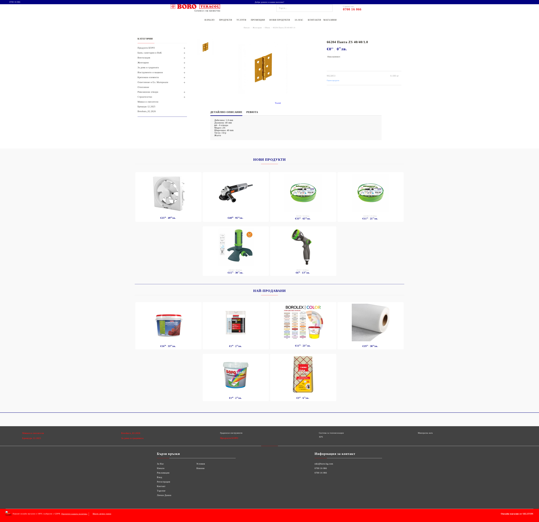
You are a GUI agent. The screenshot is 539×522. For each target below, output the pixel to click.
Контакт (161, 486)
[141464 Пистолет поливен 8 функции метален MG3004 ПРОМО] (303, 247)
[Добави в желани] (198, 175)
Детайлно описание (226, 112)
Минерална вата (425, 433)
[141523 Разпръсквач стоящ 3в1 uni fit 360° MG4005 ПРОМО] (236, 247)
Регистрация (163, 482)
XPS (321, 437)
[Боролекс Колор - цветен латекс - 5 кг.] (303, 321)
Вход (159, 477)
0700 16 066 (14, 2)
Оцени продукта (333, 80)
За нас (299, 20)
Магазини (330, 20)
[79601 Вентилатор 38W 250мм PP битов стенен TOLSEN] (168, 193)
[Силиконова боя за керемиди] (168, 322)
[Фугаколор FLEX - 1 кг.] (303, 374)
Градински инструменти (231, 433)
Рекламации (163, 473)
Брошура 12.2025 (31, 438)
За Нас (160, 464)
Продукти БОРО (229, 438)
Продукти (225, 20)
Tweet (278, 103)
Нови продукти (279, 20)
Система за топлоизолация (331, 433)
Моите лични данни (102, 514)
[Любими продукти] (526, 2)
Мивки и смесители (33, 433)
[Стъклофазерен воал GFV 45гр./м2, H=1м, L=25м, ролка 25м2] (371, 322)
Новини (200, 468)
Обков (267, 28)
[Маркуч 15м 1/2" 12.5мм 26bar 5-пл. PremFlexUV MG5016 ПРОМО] (371, 193)
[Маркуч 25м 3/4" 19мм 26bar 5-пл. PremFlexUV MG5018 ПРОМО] (303, 193)
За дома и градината (132, 438)
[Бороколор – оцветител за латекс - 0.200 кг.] (236, 374)
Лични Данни (164, 495)
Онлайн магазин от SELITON (517, 514)
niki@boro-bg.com (324, 464)
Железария (257, 28)
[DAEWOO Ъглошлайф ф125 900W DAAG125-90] (236, 193)
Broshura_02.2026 (130, 433)
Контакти (314, 20)
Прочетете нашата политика (74, 514)
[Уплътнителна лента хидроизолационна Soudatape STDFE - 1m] (236, 322)
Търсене (161, 491)
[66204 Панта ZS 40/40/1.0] (205, 47)
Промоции (258, 20)
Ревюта (252, 112)
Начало (209, 20)
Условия (200, 464)
